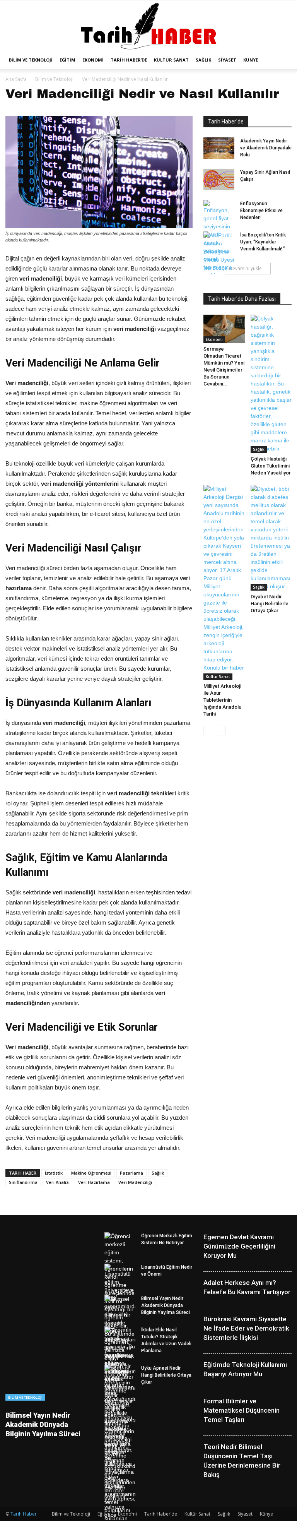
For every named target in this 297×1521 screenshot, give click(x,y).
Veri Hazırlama (94, 1182)
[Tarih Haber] (148, 26)
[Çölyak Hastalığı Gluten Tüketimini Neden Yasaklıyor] (271, 384)
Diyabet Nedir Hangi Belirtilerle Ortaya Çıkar (269, 603)
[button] (282, 60)
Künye (250, 60)
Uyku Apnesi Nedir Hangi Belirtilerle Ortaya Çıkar (166, 1375)
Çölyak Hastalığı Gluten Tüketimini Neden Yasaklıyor (271, 466)
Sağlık (203, 60)
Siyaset (227, 60)
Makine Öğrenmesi (91, 1173)
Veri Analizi (58, 1182)
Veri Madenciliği (135, 1182)
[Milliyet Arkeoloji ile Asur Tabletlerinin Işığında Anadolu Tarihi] (224, 582)
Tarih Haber (23, 1514)
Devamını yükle (245, 268)
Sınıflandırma (23, 1182)
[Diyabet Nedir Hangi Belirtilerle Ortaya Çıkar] (271, 538)
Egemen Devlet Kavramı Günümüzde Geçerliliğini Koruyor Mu (239, 1246)
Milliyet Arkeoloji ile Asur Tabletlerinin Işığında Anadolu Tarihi (222, 700)
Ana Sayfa (16, 79)
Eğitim (67, 60)
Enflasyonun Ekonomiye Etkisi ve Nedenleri (261, 210)
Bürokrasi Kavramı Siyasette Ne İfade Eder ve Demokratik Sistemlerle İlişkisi (246, 1328)
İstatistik (54, 1173)
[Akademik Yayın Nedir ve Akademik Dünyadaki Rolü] (218, 148)
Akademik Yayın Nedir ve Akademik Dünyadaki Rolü (266, 148)
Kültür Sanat (171, 60)
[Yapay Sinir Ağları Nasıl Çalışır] (218, 179)
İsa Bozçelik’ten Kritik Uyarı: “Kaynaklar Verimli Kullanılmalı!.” (263, 242)
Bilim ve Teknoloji (31, 60)
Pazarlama (131, 1173)
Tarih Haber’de (129, 60)
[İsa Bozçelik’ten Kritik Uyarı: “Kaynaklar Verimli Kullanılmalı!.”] (218, 255)
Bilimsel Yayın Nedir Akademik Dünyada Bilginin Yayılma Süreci (42, 1424)
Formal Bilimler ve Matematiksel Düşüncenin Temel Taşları (241, 1410)
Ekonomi (93, 60)
